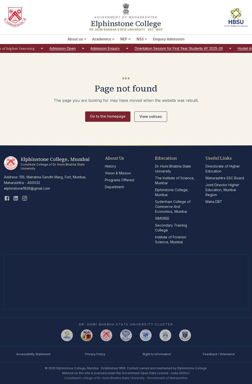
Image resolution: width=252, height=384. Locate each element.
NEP (123, 39)
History (110, 166)
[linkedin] (16, 198)
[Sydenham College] (126, 335)
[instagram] (25, 198)
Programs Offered (119, 180)
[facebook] (7, 198)
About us (75, 39)
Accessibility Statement (33, 354)
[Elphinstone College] (106, 335)
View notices (151, 116)
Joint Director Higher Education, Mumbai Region (222, 190)
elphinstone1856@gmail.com (27, 188)
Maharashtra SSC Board (224, 178)
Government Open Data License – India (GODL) (155, 373)
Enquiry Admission (169, 39)
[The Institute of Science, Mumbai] (87, 335)
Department (114, 187)
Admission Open (59, 48)
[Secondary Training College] (165, 335)
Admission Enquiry (102, 48)
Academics (101, 39)
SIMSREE (162, 218)
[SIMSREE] (146, 335)
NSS (140, 39)
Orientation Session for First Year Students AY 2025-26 (175, 48)
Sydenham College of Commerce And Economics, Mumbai (172, 207)
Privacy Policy (95, 354)
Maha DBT (213, 202)
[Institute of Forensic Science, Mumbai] (185, 335)
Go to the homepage (108, 116)
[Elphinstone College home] (15, 17)
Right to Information (157, 354)
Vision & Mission (118, 173)
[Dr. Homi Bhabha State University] (236, 17)
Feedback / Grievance (219, 354)
